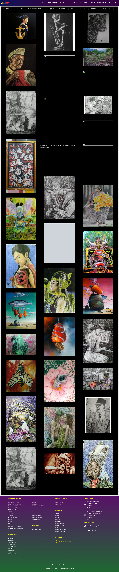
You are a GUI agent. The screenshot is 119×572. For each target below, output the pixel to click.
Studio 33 (11, 550)
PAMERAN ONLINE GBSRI (15, 529)
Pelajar (10, 523)
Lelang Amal (58, 504)
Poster (57, 517)
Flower (10, 521)
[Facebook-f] (86, 530)
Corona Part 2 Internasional (16, 506)
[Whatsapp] (92, 530)
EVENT (93, 2)
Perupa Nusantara (60, 529)
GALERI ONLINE (64, 2)
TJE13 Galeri (11, 538)
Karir (56, 527)
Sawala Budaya (36, 519)
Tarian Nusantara (13, 517)
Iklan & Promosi (59, 523)
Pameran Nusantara (37, 517)
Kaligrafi (10, 519)
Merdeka (10, 511)
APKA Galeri (11, 552)
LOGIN (69, 541)
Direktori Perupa (60, 531)
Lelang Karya (59, 502)
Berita (57, 515)
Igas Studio (11, 544)
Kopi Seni (34, 502)
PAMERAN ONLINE (52, 2)
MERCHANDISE (101, 2)
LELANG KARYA (113, 2)
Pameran (34, 504)
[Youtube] (89, 530)
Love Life (10, 515)
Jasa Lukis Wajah (36, 529)
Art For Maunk (12, 510)
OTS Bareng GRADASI (38, 506)
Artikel (57, 513)
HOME (42, 2)
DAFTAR (60, 541)
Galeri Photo (58, 521)
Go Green (10, 513)
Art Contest (84, 2)
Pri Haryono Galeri (13, 554)
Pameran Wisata (36, 515)
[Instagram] (95, 530)
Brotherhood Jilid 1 (13, 502)
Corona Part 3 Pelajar (14, 508)
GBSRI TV (74, 2)
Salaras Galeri (12, 548)
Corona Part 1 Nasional (14, 504)
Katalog (57, 519)
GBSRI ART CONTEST (14, 527)
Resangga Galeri (12, 546)
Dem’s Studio (12, 542)
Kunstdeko (11, 540)
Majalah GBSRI (59, 525)
